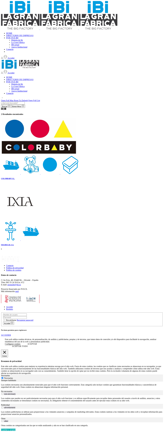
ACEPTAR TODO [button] (20, 346)
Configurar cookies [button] (12, 344)
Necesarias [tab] (5, 375)
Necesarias (8, 378)
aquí (17, 291)
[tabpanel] (82, 386)
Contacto (9, 265)
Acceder (9, 307)
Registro (9, 309)
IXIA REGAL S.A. (7, 245)
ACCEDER (6, 335)
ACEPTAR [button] (32, 344)
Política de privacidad (15, 268)
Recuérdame (11, 320)
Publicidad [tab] (5, 405)
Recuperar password (25, 320)
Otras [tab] (3, 418)
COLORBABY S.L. (8, 178)
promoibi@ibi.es (14, 285)
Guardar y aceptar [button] (8, 430)
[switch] (2, 394)
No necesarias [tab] (6, 391)
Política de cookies (13, 270)
